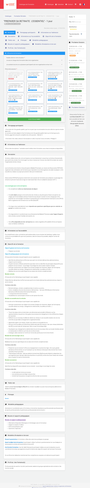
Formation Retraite (20, 16)
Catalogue (50, 4)
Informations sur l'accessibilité (30, 36)
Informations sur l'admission (49, 32)
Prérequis (23, 40)
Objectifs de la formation (53, 36)
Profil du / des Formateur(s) (16, 48)
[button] (84, 4)
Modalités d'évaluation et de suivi (45, 44)
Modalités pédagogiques (40, 40)
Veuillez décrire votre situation (15, 57)
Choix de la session (10, 69)
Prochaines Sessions (78, 107)
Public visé (11, 40)
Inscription (10, 32)
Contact (70, 4)
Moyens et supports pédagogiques (18, 44)
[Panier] (76, 4)
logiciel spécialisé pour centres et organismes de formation (57, 486)
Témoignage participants (27, 32)
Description (11, 36)
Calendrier (60, 4)
